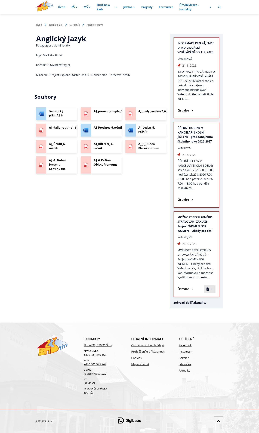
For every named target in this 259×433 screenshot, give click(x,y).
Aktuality (184, 370)
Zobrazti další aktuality (190, 303)
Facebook (185, 345)
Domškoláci (56, 24)
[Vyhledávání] (219, 7)
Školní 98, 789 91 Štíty (98, 345)
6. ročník (75, 24)
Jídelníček (185, 364)
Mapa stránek (140, 364)
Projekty (147, 7)
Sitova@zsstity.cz (59, 65)
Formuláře (166, 7)
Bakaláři (184, 358)
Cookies (136, 358)
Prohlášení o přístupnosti (148, 352)
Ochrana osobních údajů (147, 345)
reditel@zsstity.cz (95, 374)
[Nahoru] (217, 421)
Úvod (61, 7)
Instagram (185, 352)
